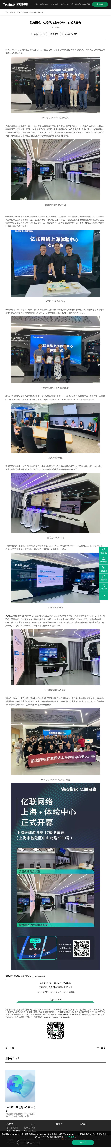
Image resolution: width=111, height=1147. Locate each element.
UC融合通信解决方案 (14, 616)
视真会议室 (53, 34)
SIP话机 (65, 1014)
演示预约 (100, 4)
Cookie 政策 (69, 1137)
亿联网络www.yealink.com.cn (33, 976)
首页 (6, 12)
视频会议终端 (68, 992)
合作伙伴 (59, 1124)
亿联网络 (60, 987)
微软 (61, 1012)
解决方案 (10, 1124)
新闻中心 (12, 12)
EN (84, 4)
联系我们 (83, 1124)
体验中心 (38, 34)
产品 (32, 1124)
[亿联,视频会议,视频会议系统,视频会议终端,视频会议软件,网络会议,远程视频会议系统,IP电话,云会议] (15, 4)
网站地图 (68, 987)
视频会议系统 (42, 992)
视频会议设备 (55, 992)
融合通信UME (71, 34)
